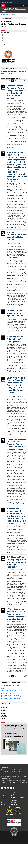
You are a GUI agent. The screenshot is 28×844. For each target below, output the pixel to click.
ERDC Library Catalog (6, 73)
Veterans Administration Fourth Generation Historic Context (17, 236)
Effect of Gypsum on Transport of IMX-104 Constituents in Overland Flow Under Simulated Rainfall (17, 614)
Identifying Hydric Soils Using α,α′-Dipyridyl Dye (15, 339)
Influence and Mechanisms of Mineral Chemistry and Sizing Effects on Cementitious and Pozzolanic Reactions (16, 515)
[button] (6, 2)
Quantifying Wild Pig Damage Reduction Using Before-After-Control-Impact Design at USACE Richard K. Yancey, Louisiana (16, 385)
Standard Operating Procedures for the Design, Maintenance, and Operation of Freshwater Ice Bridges (16, 92)
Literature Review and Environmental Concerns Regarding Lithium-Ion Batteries (17, 443)
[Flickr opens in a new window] (13, 788)
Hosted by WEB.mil (13, 818)
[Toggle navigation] (26, 5)
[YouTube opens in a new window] (8, 788)
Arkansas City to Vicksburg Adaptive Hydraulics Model (16, 313)
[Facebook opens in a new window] (2, 788)
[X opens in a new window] (5, 788)
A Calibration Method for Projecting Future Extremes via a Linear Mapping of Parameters (16, 562)
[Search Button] (23, 5)
